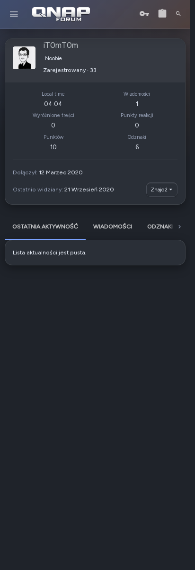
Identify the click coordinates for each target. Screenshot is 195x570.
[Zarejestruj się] (162, 14)
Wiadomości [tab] (112, 226)
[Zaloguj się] (144, 14)
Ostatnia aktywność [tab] (45, 226)
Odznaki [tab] (160, 226)
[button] (14, 14)
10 (53, 147)
